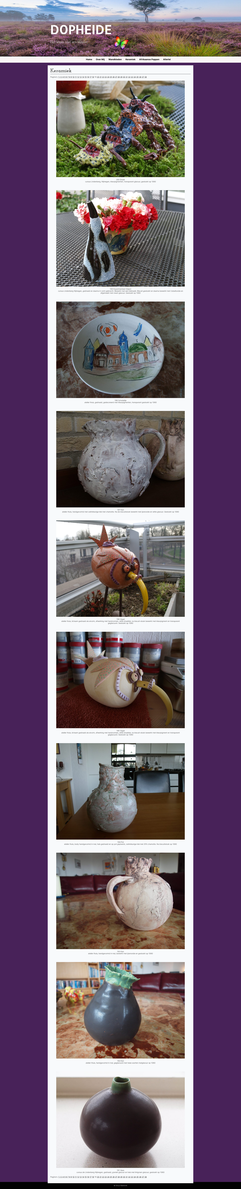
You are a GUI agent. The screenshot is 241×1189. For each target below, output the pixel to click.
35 (137, 77)
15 (86, 77)
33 (132, 77)
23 (106, 77)
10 (73, 77)
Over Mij (100, 59)
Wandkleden (115, 59)
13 (81, 77)
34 (135, 77)
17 (91, 77)
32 (129, 77)
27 (116, 77)
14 (83, 77)
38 (145, 77)
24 (108, 77)
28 (119, 77)
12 (78, 77)
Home (89, 59)
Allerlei (167, 59)
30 (124, 77)
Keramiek (130, 59)
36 (140, 77)
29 (121, 77)
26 (113, 77)
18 (93, 77)
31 (127, 77)
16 (88, 77)
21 (101, 77)
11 (76, 77)
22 (103, 77)
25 (111, 77)
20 (98, 77)
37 (143, 77)
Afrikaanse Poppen (149, 59)
